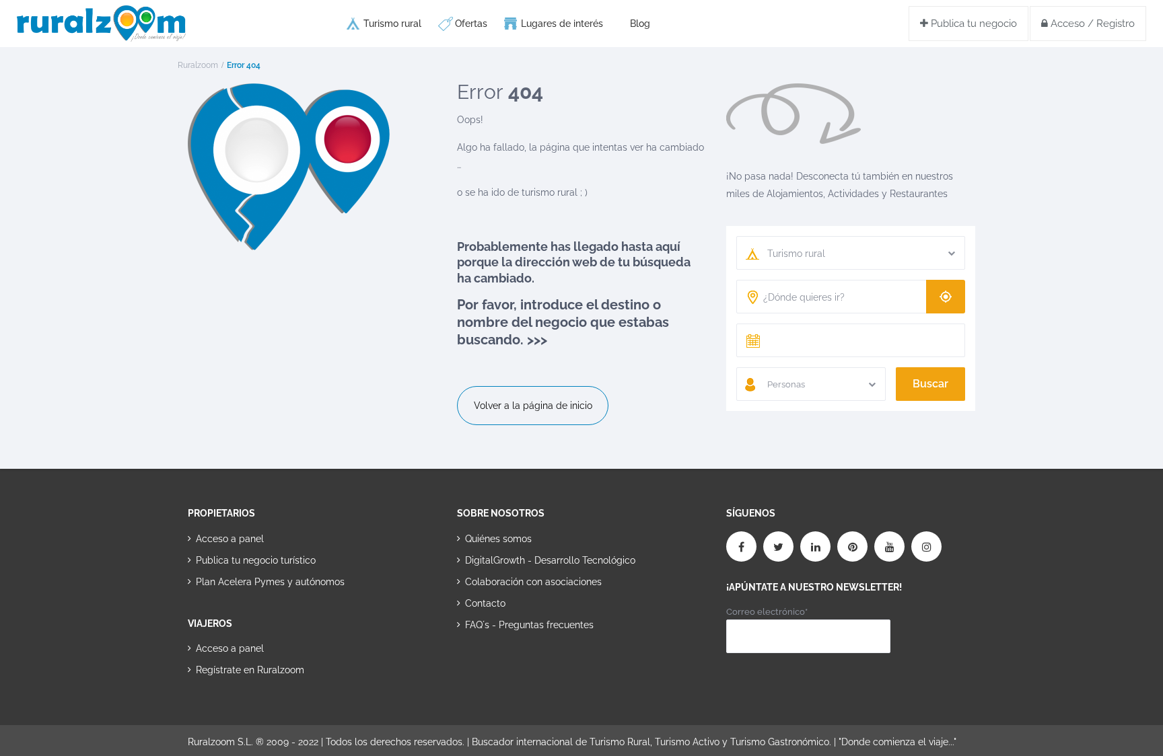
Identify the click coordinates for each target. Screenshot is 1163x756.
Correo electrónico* (767, 612)
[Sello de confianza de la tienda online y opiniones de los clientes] (507, 667)
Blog (640, 23)
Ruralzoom (198, 65)
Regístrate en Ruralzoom (250, 670)
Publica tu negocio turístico (256, 560)
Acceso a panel (230, 538)
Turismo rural (392, 23)
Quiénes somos (498, 538)
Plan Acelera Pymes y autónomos (270, 581)
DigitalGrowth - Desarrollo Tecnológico (550, 560)
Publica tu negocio (972, 23)
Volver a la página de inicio (533, 405)
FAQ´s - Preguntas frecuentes (529, 624)
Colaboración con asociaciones (533, 581)
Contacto (485, 603)
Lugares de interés (562, 23)
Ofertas (471, 23)
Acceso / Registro (1091, 23)
